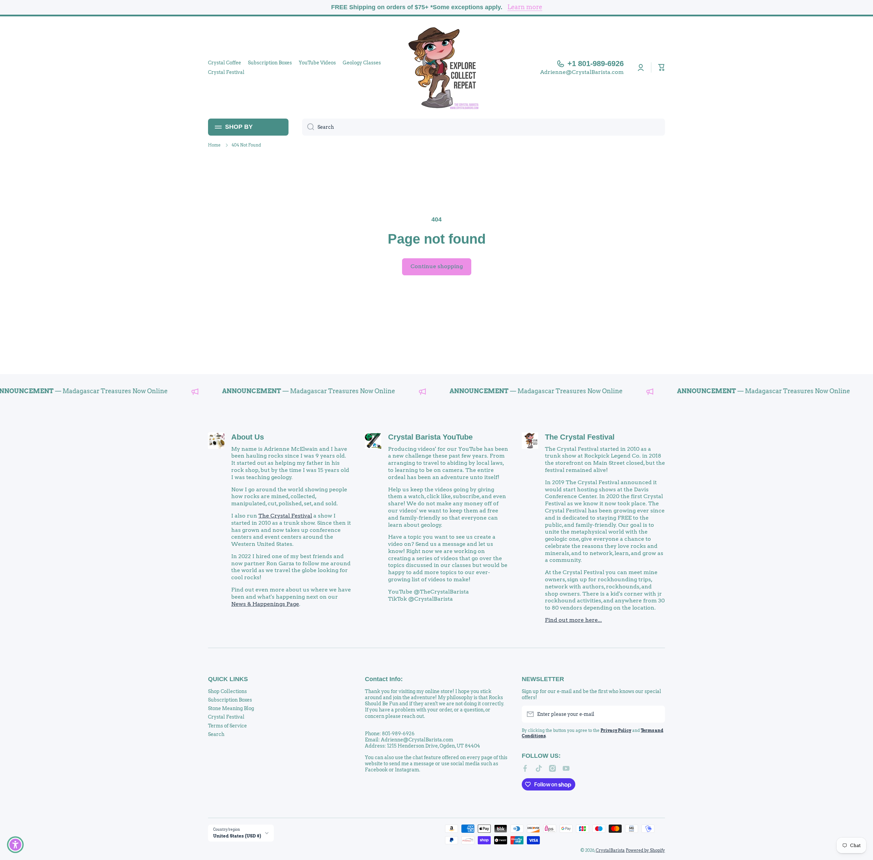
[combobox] (483, 127)
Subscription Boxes (230, 700)
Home (214, 145)
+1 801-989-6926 (595, 63)
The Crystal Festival (285, 515)
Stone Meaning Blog (231, 708)
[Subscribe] (656, 714)
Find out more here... (573, 620)
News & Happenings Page (265, 604)
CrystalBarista (610, 850)
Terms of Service (227, 725)
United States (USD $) (237, 836)
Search (216, 734)
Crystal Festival (226, 717)
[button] (661, 67)
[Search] (308, 127)
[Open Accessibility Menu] (15, 844)
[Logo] (436, 67)
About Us (247, 437)
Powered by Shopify (645, 850)
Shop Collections (227, 691)
